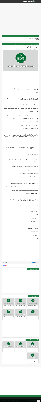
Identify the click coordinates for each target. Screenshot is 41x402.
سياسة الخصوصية (34, 400)
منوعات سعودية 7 (27, 44)
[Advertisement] (20, 10)
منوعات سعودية (32, 44)
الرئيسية (37, 44)
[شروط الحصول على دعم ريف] (34, 262)
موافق (39, 400)
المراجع (37, 39)
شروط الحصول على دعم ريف (33, 38)
